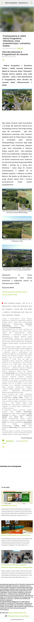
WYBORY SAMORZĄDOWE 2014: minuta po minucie (15, 535)
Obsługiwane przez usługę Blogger (18, 616)
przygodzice (9, 441)
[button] (3, 60)
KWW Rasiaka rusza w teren (9, 505)
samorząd (20, 48)
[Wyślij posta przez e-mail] (3, 441)
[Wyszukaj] (32, 3)
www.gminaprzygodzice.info (17, 613)
